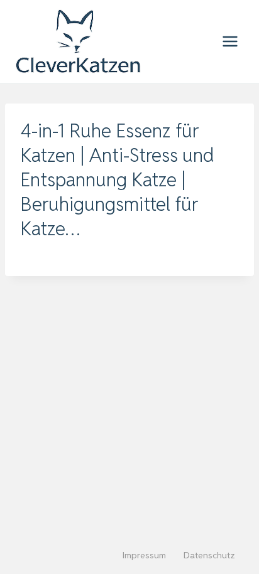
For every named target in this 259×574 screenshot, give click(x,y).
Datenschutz (209, 555)
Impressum (144, 555)
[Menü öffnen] (230, 41)
